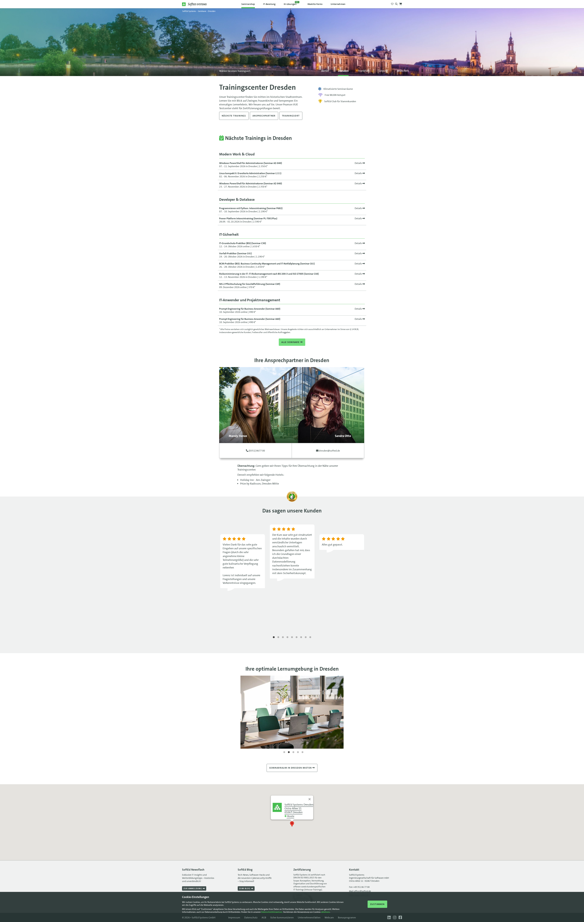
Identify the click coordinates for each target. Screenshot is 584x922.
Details (358, 163)
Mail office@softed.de (360, 891)
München (403, 71)
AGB (264, 917)
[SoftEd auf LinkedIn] (388, 917)
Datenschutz (250, 917)
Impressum (234, 917)
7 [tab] (301, 637)
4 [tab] (287, 637)
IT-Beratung (269, 4)
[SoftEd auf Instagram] (394, 917)
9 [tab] (310, 637)
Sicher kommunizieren (282, 917)
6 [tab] (296, 637)
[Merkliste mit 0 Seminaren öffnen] (392, 3)
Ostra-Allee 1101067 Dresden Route (299, 810)
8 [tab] (305, 637)
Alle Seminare (290, 342)
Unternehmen (338, 4)
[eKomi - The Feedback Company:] (292, 501)
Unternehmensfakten (309, 917)
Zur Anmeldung (193, 888)
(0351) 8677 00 (256, 450)
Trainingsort (291, 115)
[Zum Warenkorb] (400, 3)
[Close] (309, 799)
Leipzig (383, 71)
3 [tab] (282, 637)
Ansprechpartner (264, 115)
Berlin (325, 71)
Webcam (329, 917)
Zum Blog (245, 888)
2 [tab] (278, 637)
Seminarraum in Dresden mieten (290, 767)
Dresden (343, 71)
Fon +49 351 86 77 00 (359, 887)
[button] (292, 824)
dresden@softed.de (329, 450)
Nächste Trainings (234, 115)
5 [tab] (292, 637)
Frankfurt (364, 71)
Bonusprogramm (347, 917)
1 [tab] (273, 637)
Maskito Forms (315, 4)
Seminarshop (248, 4)
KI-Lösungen (291, 3)
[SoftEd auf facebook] (399, 917)
